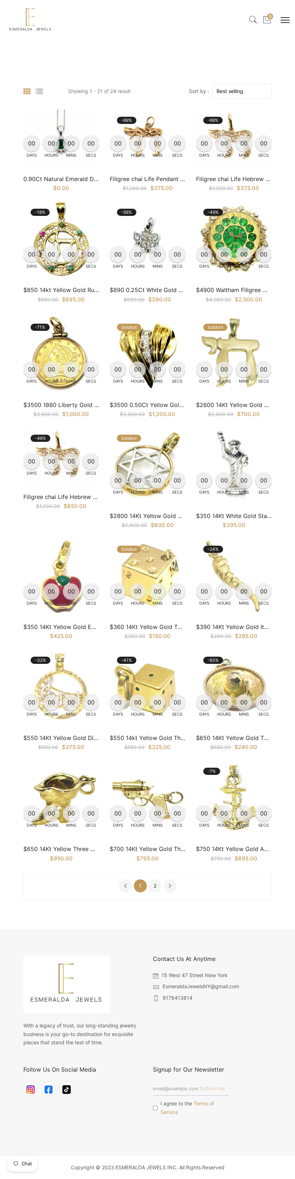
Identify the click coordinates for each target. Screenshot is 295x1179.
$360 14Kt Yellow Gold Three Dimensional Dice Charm (184, 626)
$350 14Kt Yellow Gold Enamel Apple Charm (84, 626)
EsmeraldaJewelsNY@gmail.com (201, 986)
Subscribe (212, 1088)
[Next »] (169, 885)
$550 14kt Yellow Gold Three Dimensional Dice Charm (184, 737)
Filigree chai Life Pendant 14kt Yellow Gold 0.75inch (180, 178)
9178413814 (177, 998)
